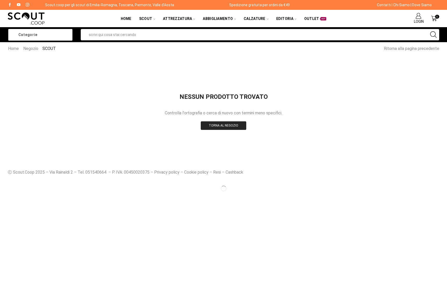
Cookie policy (196, 172)
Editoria (284, 19)
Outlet (315, 19)
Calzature (254, 19)
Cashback (234, 172)
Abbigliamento (218, 19)
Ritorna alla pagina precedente (411, 48)
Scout (145, 19)
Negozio (30, 48)
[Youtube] (18, 5)
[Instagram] (27, 5)
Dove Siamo (422, 5)
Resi (217, 172)
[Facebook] (10, 5)
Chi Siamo (401, 5)
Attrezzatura (177, 19)
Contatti (384, 5)
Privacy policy (167, 172)
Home (126, 19)
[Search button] (433, 34)
